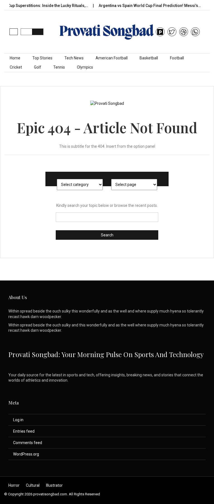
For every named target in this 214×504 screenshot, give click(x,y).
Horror (14, 485)
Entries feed (24, 431)
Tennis (59, 67)
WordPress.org (26, 454)
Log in (18, 420)
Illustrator (54, 485)
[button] (13, 31)
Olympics (85, 67)
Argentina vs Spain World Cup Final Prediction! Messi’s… (142, 5)
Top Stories (42, 58)
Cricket (16, 67)
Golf (37, 67)
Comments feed (27, 442)
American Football (112, 58)
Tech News (74, 58)
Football (177, 58)
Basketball (149, 58)
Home (15, 58)
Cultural (33, 485)
